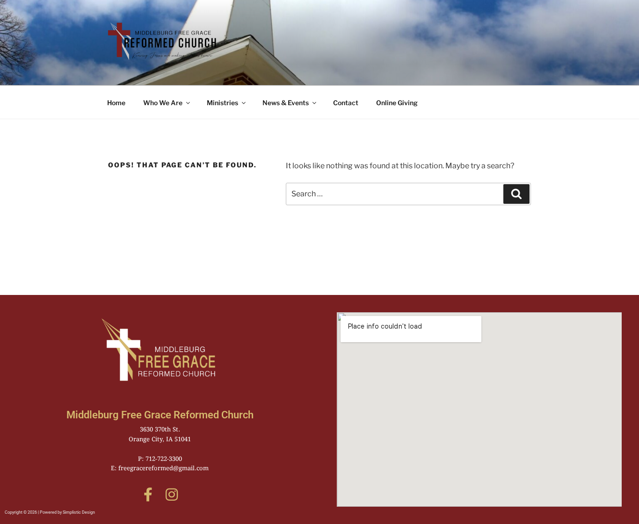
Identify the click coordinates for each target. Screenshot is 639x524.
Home (116, 103)
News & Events (285, 103)
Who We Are (162, 103)
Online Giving (397, 103)
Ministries (222, 103)
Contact (345, 103)
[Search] (516, 194)
